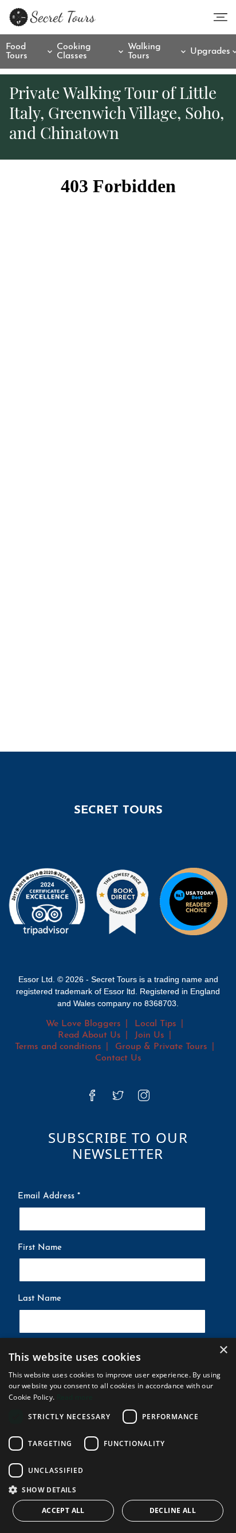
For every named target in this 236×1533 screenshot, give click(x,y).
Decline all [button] (173, 1510)
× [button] (223, 1350)
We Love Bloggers (83, 1023)
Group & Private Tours (161, 1046)
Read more (75, 1397)
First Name (40, 1248)
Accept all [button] (63, 1510)
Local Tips (155, 1023)
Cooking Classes (74, 51)
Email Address (49, 1196)
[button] (118, 1489)
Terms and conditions (58, 1046)
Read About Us (89, 1035)
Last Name (39, 1298)
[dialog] (118, 1435)
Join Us (149, 1035)
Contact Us (118, 1058)
